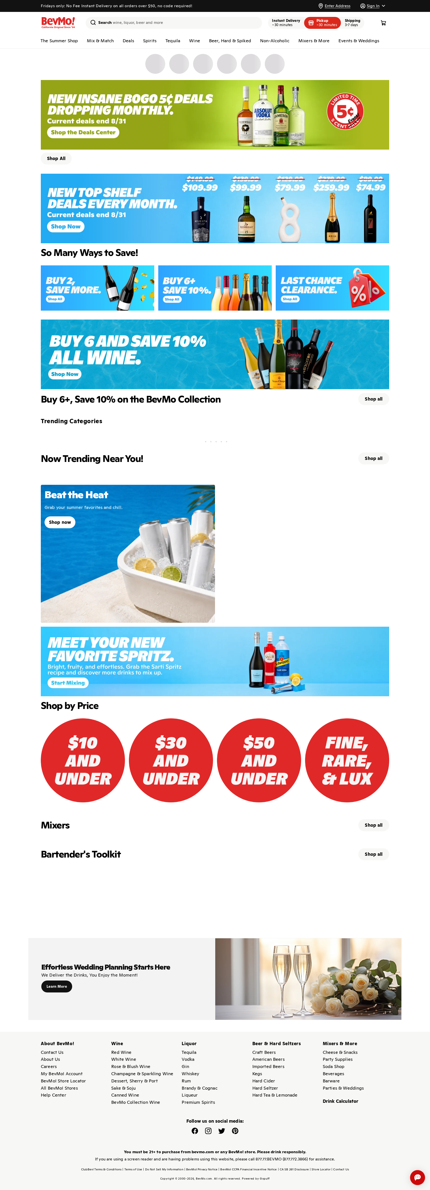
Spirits (150, 40)
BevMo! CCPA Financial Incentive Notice (247, 1169)
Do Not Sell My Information (163, 1169)
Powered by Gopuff (256, 1178)
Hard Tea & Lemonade (275, 1095)
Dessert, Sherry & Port (134, 1081)
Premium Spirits (198, 1102)
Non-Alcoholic (274, 40)
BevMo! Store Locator (63, 1081)
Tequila (172, 40)
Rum (186, 1081)
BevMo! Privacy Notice (201, 1169)
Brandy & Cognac (199, 1088)
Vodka (188, 1059)
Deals (128, 40)
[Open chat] (417, 1177)
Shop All (56, 158)
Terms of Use (132, 1169)
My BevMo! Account (62, 1073)
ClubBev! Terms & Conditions (101, 1169)
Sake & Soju (123, 1088)
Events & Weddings (358, 40)
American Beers (268, 1059)
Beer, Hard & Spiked (230, 40)
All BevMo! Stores (59, 1088)
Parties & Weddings (343, 1088)
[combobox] (174, 23)
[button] (372, 6)
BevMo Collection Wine (135, 1102)
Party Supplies (338, 1059)
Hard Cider (263, 1081)
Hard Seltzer (265, 1088)
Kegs (257, 1073)
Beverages (333, 1073)
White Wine (123, 1059)
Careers (49, 1066)
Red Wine (121, 1052)
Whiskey (190, 1073)
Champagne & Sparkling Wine (142, 1073)
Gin (185, 1066)
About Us (50, 1059)
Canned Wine (125, 1095)
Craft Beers (264, 1052)
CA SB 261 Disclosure (293, 1169)
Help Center (53, 1095)
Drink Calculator (341, 1101)
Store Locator (320, 1169)
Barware (331, 1081)
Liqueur (190, 1095)
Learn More (57, 986)
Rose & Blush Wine (130, 1066)
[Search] (91, 22)
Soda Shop (333, 1066)
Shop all (373, 399)
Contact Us (52, 1052)
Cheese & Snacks (340, 1052)
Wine (194, 40)
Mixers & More (313, 40)
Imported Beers (268, 1066)
